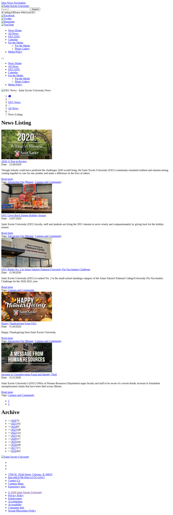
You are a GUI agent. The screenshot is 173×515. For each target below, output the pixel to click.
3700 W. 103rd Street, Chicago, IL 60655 (30, 474)
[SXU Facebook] (8, 15)
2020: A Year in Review (14, 161)
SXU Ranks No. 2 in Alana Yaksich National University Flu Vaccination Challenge (45, 269)
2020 (14, 438)
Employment (15, 498)
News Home (15, 30)
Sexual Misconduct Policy (22, 510)
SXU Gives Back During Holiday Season (23, 215)
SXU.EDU (14, 36)
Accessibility (15, 504)
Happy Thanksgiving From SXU (19, 323)
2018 (14, 445)
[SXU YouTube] (7, 24)
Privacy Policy (16, 495)
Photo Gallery (22, 48)
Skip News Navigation (13, 2)
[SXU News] (15, 5)
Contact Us (14, 480)
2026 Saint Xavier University (25, 492)
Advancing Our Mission (20, 182)
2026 (14, 420)
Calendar (13, 39)
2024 (14, 426)
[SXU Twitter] (6, 18)
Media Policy (15, 51)
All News (13, 33)
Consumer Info (16, 507)
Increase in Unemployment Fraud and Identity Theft (29, 374)
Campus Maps (15, 483)
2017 (14, 448)
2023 (14, 429)
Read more (7, 179)
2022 (14, 432)
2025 (14, 423)
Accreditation (15, 501)
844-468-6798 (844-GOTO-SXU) (26, 477)
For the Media (15, 42)
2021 (13, 435)
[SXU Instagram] (8, 21)
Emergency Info (16, 486)
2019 (14, 441)
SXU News (14, 102)
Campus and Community (48, 182)
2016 (14, 451)
